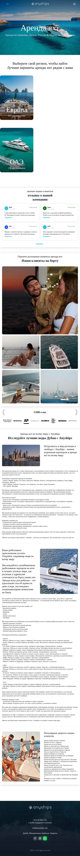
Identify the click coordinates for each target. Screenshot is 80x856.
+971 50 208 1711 (40, 820)
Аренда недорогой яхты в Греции (54, 740)
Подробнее (39, 244)
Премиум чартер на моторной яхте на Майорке (59, 756)
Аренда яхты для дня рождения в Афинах (57, 750)
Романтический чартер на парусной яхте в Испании (60, 759)
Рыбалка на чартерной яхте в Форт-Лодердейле (59, 769)
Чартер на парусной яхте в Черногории (56, 746)
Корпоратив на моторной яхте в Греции (56, 748)
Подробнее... (9, 217)
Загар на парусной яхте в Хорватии (55, 752)
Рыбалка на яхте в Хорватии (53, 742)
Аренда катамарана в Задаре (53, 757)
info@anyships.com (40, 828)
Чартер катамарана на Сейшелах (54, 754)
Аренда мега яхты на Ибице (52, 744)
